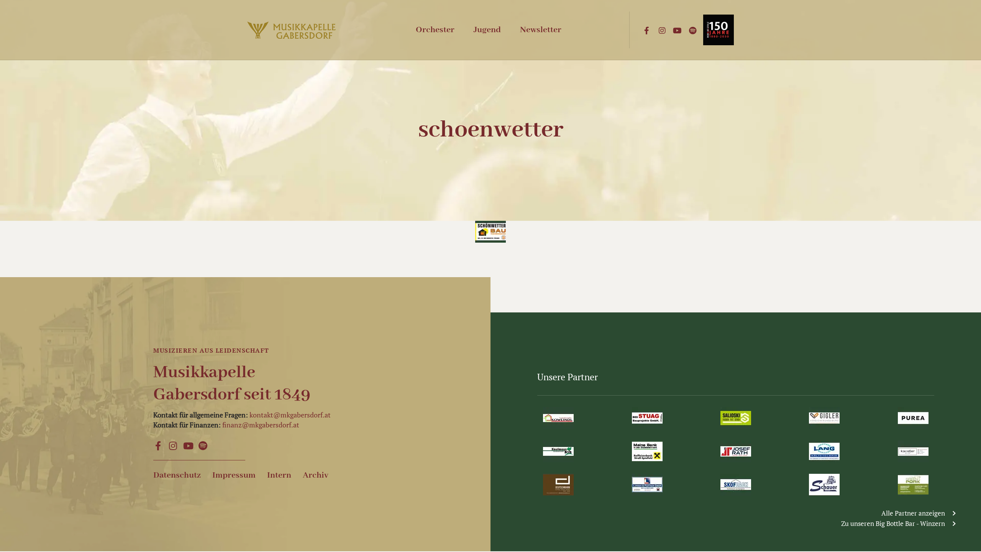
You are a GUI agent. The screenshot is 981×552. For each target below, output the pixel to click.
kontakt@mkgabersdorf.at (290, 414)
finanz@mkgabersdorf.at (260, 424)
